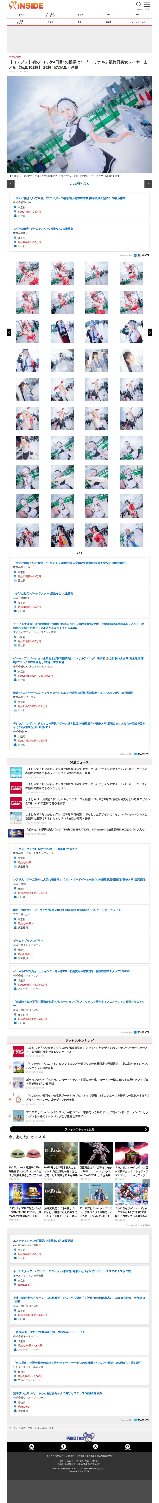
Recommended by (133, 1225)
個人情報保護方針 (105, 1456)
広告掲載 (80, 1456)
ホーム (21, 15)
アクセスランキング (50, 15)
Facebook (63, 1450)
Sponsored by (126, 255)
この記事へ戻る (79, 183)
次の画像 (148, 184)
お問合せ (70, 1456)
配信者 (108, 22)
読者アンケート (21, 22)
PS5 (109, 15)
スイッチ (79, 15)
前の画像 (11, 184)
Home (31, 1450)
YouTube (127, 1450)
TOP (79, 1437)
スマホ (50, 22)
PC (79, 22)
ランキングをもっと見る (79, 1129)
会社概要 (91, 1456)
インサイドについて (55, 1456)
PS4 (137, 15)
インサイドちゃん (137, 22)
